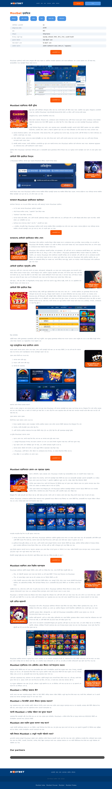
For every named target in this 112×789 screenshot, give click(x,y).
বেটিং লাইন (24, 18)
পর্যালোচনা (61, 18)
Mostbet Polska (71, 785)
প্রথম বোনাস (13, 355)
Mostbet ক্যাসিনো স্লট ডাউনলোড (71, 143)
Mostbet (62, 785)
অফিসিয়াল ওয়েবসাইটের (36, 143)
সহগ (42, 18)
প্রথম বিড (51, 18)
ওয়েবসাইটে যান (56, 52)
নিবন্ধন (14, 18)
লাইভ (33, 18)
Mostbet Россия (52, 785)
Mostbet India (40, 785)
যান (44, 25)
